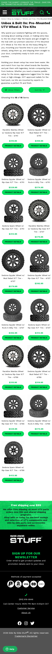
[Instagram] (26, 623)
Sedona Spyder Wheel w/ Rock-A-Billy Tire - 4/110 (39, 180)
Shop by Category (14, 19)
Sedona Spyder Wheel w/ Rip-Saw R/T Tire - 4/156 (13, 422)
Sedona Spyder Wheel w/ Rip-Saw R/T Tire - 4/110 (13, 180)
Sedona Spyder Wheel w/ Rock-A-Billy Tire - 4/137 (13, 326)
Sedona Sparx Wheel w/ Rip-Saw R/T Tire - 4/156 (13, 468)
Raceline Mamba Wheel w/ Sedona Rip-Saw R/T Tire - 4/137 (39, 229)
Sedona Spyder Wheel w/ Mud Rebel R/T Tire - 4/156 (39, 374)
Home (3, 19)
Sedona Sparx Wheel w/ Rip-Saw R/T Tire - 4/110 (13, 227)
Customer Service (26, 608)
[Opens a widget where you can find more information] (10, 649)
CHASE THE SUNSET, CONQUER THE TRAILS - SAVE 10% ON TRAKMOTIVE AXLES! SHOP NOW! (25, 3)
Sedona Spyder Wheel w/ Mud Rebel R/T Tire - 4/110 (39, 133)
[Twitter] (32, 623)
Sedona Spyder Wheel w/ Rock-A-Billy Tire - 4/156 (39, 422)
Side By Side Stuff (19, 633)
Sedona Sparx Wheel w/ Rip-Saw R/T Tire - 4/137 (39, 326)
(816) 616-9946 (26, 599)
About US (26, 612)
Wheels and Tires (29, 19)
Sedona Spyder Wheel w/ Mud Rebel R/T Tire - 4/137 (13, 278)
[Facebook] (19, 623)
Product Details (13, 146)
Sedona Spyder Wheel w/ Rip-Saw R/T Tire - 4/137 (39, 276)
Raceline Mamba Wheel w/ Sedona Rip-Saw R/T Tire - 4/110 (13, 133)
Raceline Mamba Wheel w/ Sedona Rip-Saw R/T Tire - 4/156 (13, 374)
